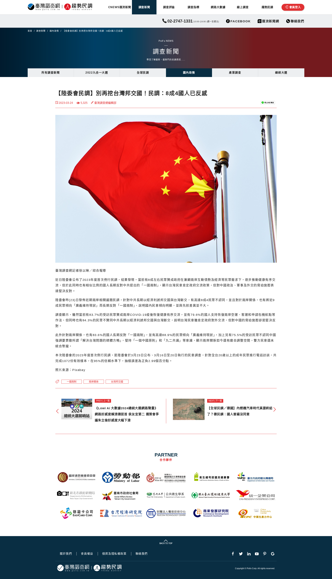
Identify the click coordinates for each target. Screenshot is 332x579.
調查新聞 (144, 7)
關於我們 (66, 553)
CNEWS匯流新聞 (119, 7)
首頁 (30, 31)
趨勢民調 (267, 7)
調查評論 (169, 7)
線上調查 (242, 7)
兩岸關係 (94, 381)
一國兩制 (71, 381)
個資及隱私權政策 (114, 553)
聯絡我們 (142, 553)
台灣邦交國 (117, 381)
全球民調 (143, 72)
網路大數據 (218, 7)
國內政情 (54, 31)
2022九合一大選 (96, 72)
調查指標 (193, 7)
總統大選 (281, 72)
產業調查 (235, 72)
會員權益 (87, 553)
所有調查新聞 (51, 72)
